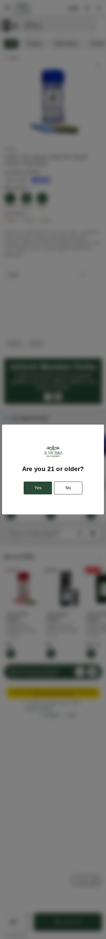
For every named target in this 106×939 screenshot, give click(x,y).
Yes (37, 488)
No (68, 488)
